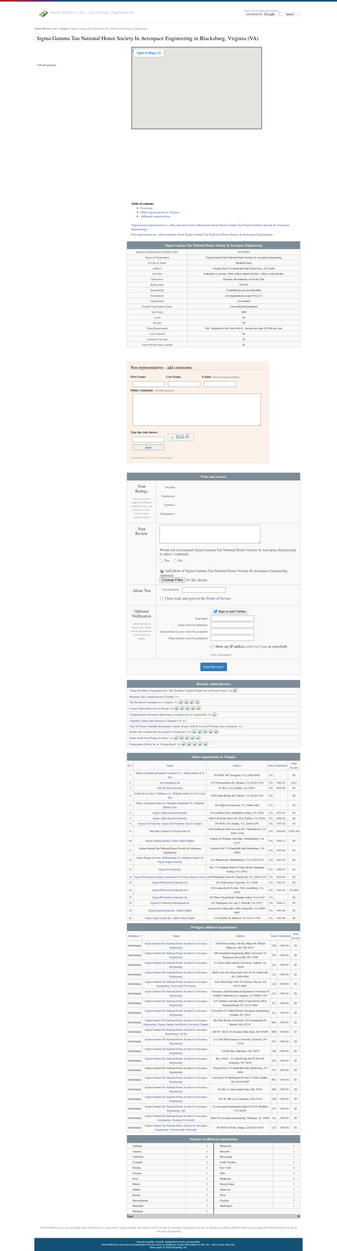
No (180, 560)
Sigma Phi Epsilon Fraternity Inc (170, 882)
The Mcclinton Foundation (143, 702)
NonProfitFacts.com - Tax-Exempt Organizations (92, 12)
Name (170, 765)
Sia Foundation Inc (170, 782)
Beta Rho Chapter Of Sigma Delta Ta (170, 831)
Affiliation (133, 936)
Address (237, 765)
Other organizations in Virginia (160, 212)
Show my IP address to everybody (251, 646)
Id (129, 765)
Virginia (64, 28)
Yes (166, 560)
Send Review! (213, 666)
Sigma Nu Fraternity (170, 869)
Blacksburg (256, 268)
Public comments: (152, 390)
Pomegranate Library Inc (142, 744)
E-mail (221, 376)
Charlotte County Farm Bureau (146, 720)
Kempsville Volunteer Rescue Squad (149, 731)
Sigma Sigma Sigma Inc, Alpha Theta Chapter (170, 918)
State (270, 765)
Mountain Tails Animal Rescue (146, 696)
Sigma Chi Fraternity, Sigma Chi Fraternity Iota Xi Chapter (170, 823)
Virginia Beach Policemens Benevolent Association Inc (159, 714)
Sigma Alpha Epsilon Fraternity (170, 812)
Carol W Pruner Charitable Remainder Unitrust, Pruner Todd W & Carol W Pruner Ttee (176, 726)
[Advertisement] (213, 166)
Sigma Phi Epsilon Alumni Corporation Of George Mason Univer (170, 877)
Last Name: (173, 376)
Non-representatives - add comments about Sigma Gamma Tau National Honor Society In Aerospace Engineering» (202, 234)
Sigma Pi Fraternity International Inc (170, 903)
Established (281, 765)
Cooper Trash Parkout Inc (143, 708)
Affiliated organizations (155, 216)
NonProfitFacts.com (46, 28)
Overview (147, 208)
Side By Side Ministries (170, 788)
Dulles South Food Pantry (143, 738)
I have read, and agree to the (198, 598)
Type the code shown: (144, 432)
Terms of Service (218, 598)
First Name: (138, 376)
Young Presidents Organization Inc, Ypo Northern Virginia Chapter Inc (168, 690)
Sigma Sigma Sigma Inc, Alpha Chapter (170, 910)
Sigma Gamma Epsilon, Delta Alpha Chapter (170, 840)
